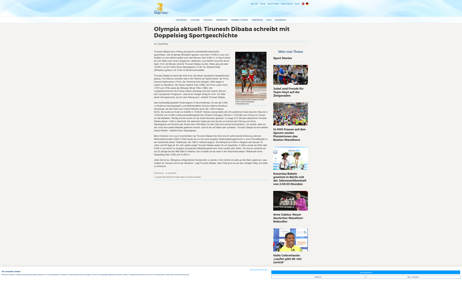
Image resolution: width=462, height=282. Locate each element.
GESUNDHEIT (280, 20)
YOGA (268, 20)
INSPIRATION (221, 20)
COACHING (195, 20)
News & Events (287, 3)
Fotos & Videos (273, 3)
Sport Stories (282, 58)
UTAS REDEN (181, 20)
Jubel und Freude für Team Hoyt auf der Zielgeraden (288, 92)
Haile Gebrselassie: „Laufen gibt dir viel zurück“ (287, 259)
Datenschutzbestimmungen (259, 270)
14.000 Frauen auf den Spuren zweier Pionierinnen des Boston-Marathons (289, 135)
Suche (297, 3)
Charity (262, 3)
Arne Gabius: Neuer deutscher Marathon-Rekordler (288, 218)
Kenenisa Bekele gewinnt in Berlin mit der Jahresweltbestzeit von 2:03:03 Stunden (289, 179)
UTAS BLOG (208, 20)
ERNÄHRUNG (257, 20)
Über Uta (254, 3)
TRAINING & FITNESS (239, 20)
